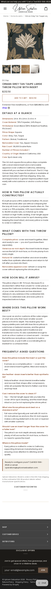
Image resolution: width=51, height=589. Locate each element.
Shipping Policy (21, 582)
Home (5, 16)
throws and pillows (17, 338)
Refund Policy (8, 582)
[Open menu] (7, 8)
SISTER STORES (8, 541)
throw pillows (39, 324)
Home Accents (17, 16)
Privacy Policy (32, 579)
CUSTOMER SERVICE (10, 534)
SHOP (4, 527)
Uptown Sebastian (12, 579)
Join (43, 570)
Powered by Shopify (10, 584)
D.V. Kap (5, 80)
